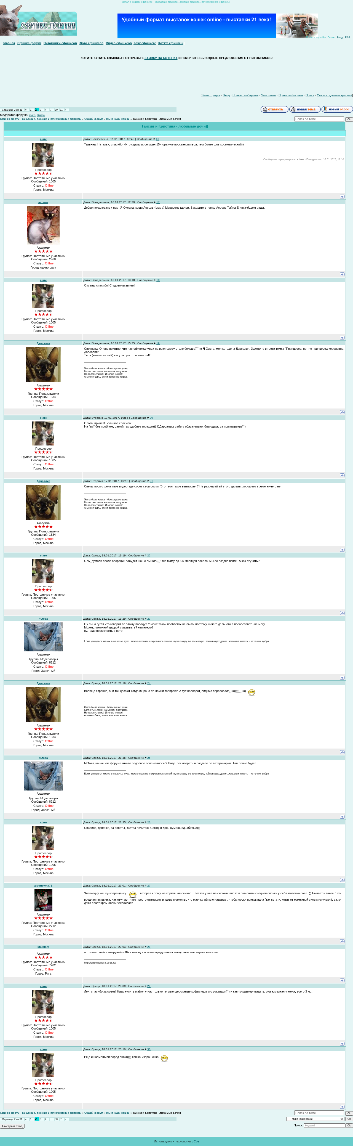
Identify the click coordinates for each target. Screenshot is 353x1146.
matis (32, 115)
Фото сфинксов (91, 43)
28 (149, 946)
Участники (268, 95)
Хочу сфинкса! (144, 43)
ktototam (43, 946)
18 (158, 280)
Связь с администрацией (334, 95)
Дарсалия (43, 343)
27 (149, 885)
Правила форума (291, 95)
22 (149, 555)
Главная (9, 43)
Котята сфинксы (170, 43)
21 (151, 480)
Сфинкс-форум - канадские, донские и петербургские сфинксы (40, 119)
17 (158, 202)
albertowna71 (43, 885)
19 (158, 343)
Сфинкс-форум (29, 43)
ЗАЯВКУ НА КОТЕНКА (161, 58)
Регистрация (211, 95)
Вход (340, 37)
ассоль (43, 202)
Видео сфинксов (119, 43)
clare (43, 138)
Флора (41, 115)
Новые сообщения (245, 95)
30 (56, 109)
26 (149, 822)
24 (149, 683)
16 (157, 138)
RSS (347, 37)
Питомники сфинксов (60, 43)
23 (149, 618)
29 (149, 986)
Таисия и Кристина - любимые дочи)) (157, 119)
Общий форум (93, 119)
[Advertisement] (176, 75)
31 (61, 109)
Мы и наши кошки (118, 119)
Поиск (310, 95)
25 (149, 757)
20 (151, 417)
